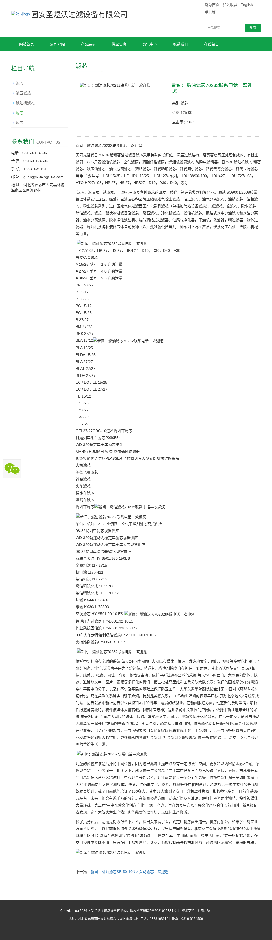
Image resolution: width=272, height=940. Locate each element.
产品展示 (88, 44)
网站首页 (26, 44)
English (247, 5)
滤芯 (19, 83)
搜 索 (252, 28)
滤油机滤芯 (25, 103)
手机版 (210, 12)
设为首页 (212, 5)
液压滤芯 (23, 93)
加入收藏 (230, 5)
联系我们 (180, 44)
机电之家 (204, 911)
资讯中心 (149, 44)
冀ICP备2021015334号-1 (161, 911)
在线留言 (211, 44)
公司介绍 (57, 44)
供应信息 (119, 44)
